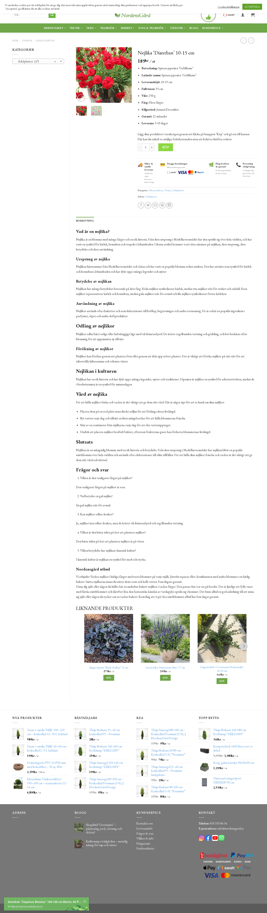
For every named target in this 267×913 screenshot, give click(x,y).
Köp (165, 147)
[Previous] (82, 75)
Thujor (27, 40)
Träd (90, 28)
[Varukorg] (253, 14)
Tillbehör (107, 28)
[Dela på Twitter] (148, 205)
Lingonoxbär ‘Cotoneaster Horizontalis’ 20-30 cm (222, 669)
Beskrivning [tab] (85, 220)
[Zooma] (81, 98)
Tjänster (176, 28)
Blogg (193, 28)
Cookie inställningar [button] (228, 7)
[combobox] (38, 61)
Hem (15, 40)
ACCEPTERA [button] (252, 6)
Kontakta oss (144, 823)
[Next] (125, 75)
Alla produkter (156, 190)
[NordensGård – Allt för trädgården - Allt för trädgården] (133, 14)
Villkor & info (145, 838)
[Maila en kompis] (155, 205)
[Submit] (52, 15)
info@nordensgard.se (231, 828)
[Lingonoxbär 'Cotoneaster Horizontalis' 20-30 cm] (222, 638)
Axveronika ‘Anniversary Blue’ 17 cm (165, 667)
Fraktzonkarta (145, 848)
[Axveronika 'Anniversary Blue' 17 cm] (165, 638)
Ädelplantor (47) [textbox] (36, 61)
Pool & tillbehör (151, 28)
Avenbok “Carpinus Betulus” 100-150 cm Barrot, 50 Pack (62, 896)
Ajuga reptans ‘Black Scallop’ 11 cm (108, 667)
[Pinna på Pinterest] (162, 205)
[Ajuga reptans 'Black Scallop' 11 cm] (108, 638)
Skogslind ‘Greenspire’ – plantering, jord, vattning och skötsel (104, 828)
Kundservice (211, 28)
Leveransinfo (144, 828)
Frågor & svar (145, 833)
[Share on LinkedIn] (169, 205)
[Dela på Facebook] (141, 205)
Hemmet (126, 28)
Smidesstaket (53, 28)
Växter (75, 28)
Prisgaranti (143, 843)
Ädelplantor (45, 40)
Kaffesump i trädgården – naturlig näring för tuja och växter (107, 843)
